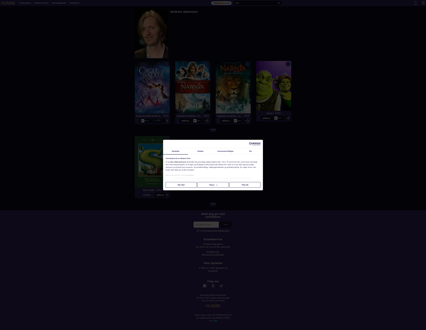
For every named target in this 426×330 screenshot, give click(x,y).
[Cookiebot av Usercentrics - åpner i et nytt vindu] (250, 144)
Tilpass (212, 185)
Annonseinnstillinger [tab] (225, 151)
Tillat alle (245, 185)
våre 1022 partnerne (178, 162)
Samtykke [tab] (175, 151)
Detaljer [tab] (200, 151)
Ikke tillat (181, 185)
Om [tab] (250, 151)
